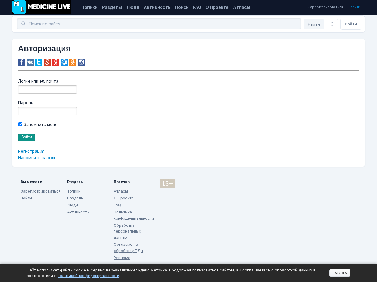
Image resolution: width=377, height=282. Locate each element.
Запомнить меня (40, 124)
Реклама (122, 257)
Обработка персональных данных (127, 231)
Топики (89, 7)
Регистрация (31, 151)
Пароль (25, 102)
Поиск (181, 7)
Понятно (340, 272)
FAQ (197, 7)
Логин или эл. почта (38, 81)
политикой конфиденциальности (88, 275)
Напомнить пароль (37, 157)
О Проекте (217, 7)
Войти (355, 7)
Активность (157, 7)
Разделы (112, 7)
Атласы (241, 7)
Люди (132, 7)
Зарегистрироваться (325, 7)
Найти (314, 24)
